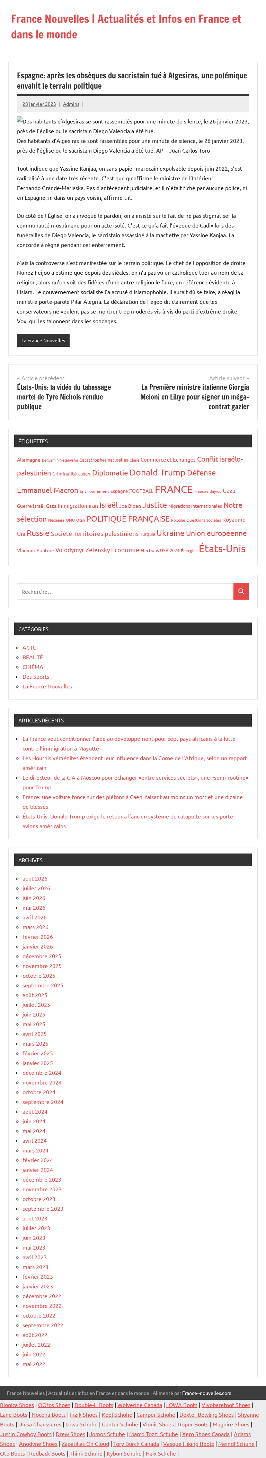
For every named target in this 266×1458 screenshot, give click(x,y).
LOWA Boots (181, 1404)
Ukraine (171, 533)
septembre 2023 (43, 1208)
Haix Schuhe (161, 1453)
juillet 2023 (36, 1227)
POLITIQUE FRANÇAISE (128, 518)
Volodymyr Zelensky (82, 549)
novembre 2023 (42, 1188)
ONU (70, 520)
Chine (134, 460)
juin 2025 (34, 1014)
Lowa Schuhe (81, 1424)
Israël (108, 504)
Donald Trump (158, 472)
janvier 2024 (38, 1169)
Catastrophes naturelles (103, 460)
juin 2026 (34, 897)
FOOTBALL (141, 491)
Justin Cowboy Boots (26, 1433)
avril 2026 (35, 917)
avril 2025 (35, 1033)
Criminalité (64, 473)
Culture (84, 474)
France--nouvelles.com (206, 1393)
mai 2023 (34, 1247)
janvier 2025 (38, 1062)
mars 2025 (35, 1043)
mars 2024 (35, 1150)
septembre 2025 (43, 984)
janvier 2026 (38, 946)
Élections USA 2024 (160, 550)
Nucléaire (56, 520)
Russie (38, 533)
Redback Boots (47, 1453)
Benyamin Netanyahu (60, 460)
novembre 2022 (42, 1305)
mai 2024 (34, 1130)
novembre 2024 (42, 1082)
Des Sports (36, 676)
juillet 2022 (36, 1344)
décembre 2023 (42, 1179)
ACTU (30, 647)
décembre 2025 (42, 955)
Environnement (94, 491)
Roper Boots (193, 1424)
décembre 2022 (42, 1295)
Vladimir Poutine (35, 550)
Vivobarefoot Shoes (226, 1404)
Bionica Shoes (17, 1404)
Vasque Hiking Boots (188, 1443)
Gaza (229, 490)
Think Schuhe (86, 1453)
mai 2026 (34, 907)
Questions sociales (203, 520)
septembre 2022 (43, 1324)
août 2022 (35, 1334)
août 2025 (35, 994)
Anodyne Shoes (38, 1443)
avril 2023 (35, 1256)
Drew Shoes (70, 1433)
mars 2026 (35, 926)
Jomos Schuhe (107, 1433)
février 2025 (38, 1052)
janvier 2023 (38, 1286)
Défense (201, 472)
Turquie (147, 534)
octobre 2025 (39, 975)
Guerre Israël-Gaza (36, 506)
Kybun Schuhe (124, 1453)
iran (93, 505)
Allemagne (29, 459)
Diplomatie (110, 472)
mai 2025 (34, 1023)
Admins (71, 104)
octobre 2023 (39, 1198)
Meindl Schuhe (236, 1443)
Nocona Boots (49, 1414)
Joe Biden (130, 506)
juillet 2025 (36, 1004)
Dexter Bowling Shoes (206, 1414)
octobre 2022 (39, 1315)
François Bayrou (207, 491)
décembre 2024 (42, 1072)
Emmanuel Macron (47, 489)
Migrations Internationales (195, 506)
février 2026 (38, 936)
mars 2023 (35, 1266)
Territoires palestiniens (106, 533)
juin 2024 (34, 1120)
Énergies (189, 550)
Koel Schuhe (117, 1414)
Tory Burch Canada (136, 1443)
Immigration (72, 505)
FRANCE (174, 489)
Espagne (119, 491)
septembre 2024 (43, 1101)
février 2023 (38, 1276)
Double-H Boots (93, 1404)
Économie (125, 549)
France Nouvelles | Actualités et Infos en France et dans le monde (126, 26)
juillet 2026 (36, 887)
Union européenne (216, 532)
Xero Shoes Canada (206, 1433)
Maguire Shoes (231, 1424)
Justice (154, 504)
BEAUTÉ (33, 656)
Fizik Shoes (84, 1414)
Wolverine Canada (139, 1404)
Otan (80, 520)
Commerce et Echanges (168, 459)
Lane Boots (13, 1414)
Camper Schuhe (155, 1414)
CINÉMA (33, 666)
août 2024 (35, 1111)
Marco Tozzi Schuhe (153, 1433)
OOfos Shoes (54, 1404)
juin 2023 (34, 1237)
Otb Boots (12, 1453)
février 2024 (38, 1159)
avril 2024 (35, 1140)
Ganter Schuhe (121, 1424)
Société (61, 533)
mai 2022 (34, 1363)
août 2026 (35, 878)
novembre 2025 (42, 965)
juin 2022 (34, 1353)
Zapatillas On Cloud (85, 1443)
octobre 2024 (39, 1091)
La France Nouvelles (43, 340)
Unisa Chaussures (39, 1424)
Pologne (178, 520)
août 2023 (35, 1218)
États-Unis (222, 548)
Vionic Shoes (158, 1424)
